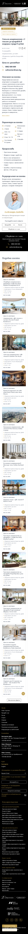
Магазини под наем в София (10, 864)
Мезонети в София (7, 821)
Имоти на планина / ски (9, 882)
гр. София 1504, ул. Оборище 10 (10, 746)
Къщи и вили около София (10, 813)
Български (4, 764)
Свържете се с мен (14, 229)
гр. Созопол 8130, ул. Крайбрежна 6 (11, 754)
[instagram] (16, 920)
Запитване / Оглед (9, 926)
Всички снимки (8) (9, 28)
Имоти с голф (6, 884)
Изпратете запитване (14, 791)
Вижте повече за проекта (9, 34)
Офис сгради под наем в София (11, 862)
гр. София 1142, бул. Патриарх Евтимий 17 (13, 738)
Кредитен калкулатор (8, 31)
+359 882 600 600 (6, 740)
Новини (3, 720)
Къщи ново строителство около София (13, 874)
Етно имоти (5, 886)
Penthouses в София (8, 823)
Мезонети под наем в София (10, 852)
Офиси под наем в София (9, 860)
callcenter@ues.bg (13, 70)
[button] (25, 3)
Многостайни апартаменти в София (12, 819)
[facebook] (7, 920)
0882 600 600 (10, 66)
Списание (4, 722)
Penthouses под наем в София (11, 854)
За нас (3, 715)
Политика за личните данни (9, 727)
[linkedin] (21, 920)
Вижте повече (5, 115)
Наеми (20, 225)
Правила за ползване (7, 725)
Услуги (3, 717)
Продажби (8, 225)
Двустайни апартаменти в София (11, 815)
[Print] (22, 48)
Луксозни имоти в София (9, 809)
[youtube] (11, 920)
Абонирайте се (14, 782)
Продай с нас (5, 713)
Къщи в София (6, 811)
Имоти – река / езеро (8, 888)
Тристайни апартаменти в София (11, 817)
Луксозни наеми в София (9, 830)
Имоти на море (6, 880)
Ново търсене (5, 710)
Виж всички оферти (14, 700)
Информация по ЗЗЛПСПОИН (10, 729)
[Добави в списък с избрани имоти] (20, 48)
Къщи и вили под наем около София (12, 834)
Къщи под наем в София (9, 832)
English (3, 766)
